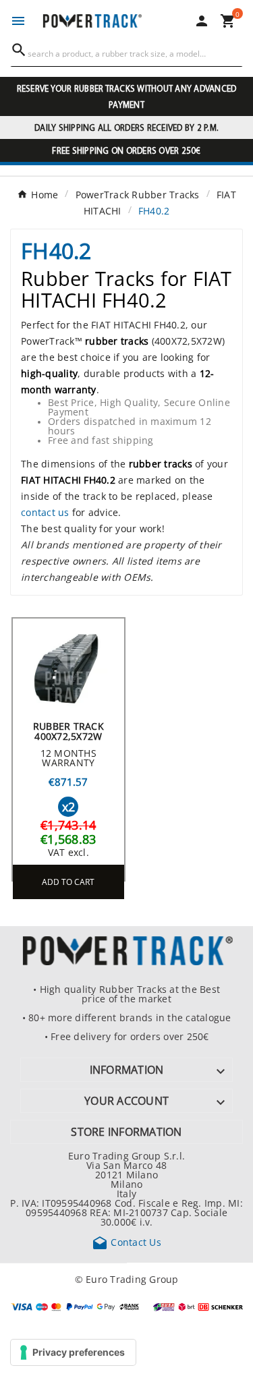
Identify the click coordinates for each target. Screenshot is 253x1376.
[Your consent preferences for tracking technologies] (73, 1352)
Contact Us (126, 1241)
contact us (45, 512)
